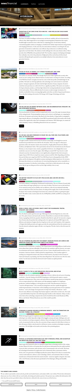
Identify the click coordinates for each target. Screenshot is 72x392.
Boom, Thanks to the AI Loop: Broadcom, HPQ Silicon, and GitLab (40, 271)
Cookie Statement (40, 390)
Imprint (29, 390)
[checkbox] (1, 381)
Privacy (33, 390)
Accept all (12, 384)
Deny (60, 384)
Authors (41, 4)
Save (36, 384)
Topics (33, 4)
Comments (24, 4)
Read (21, 62)
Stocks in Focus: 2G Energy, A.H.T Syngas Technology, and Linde (39, 71)
